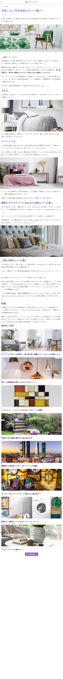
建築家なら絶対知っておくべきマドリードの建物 (19, 466)
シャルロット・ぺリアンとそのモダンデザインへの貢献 (21, 410)
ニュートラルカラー (12, 216)
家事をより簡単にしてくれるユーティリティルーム (20, 522)
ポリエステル (22, 277)
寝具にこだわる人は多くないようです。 (39, 67)
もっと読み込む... (31, 554)
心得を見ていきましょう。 (41, 86)
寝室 (7, 6)
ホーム (2, 6)
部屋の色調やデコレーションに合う (19, 316)
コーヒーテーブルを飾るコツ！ (12, 549)
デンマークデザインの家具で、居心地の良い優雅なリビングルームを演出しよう (30, 354)
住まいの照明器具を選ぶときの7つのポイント (18, 382)
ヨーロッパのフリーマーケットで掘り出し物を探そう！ (21, 494)
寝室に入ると (36, 207)
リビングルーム (4, 352)
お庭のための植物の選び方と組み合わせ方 (16, 438)
